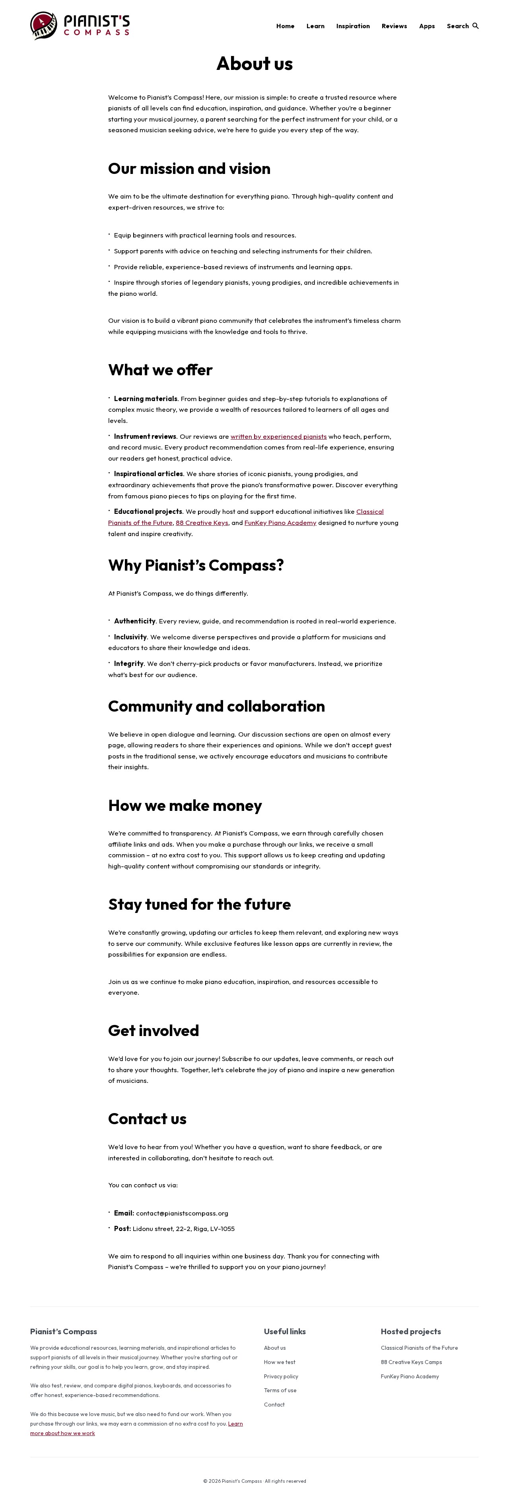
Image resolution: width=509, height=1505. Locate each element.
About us (275, 1347)
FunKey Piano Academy (281, 522)
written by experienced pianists (279, 436)
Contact (274, 1404)
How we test (279, 1362)
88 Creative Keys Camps (411, 1362)
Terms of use (280, 1390)
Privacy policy (281, 1376)
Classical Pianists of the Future (419, 1347)
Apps (427, 26)
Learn (315, 26)
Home (285, 26)
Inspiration (353, 26)
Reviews (394, 26)
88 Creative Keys (202, 522)
